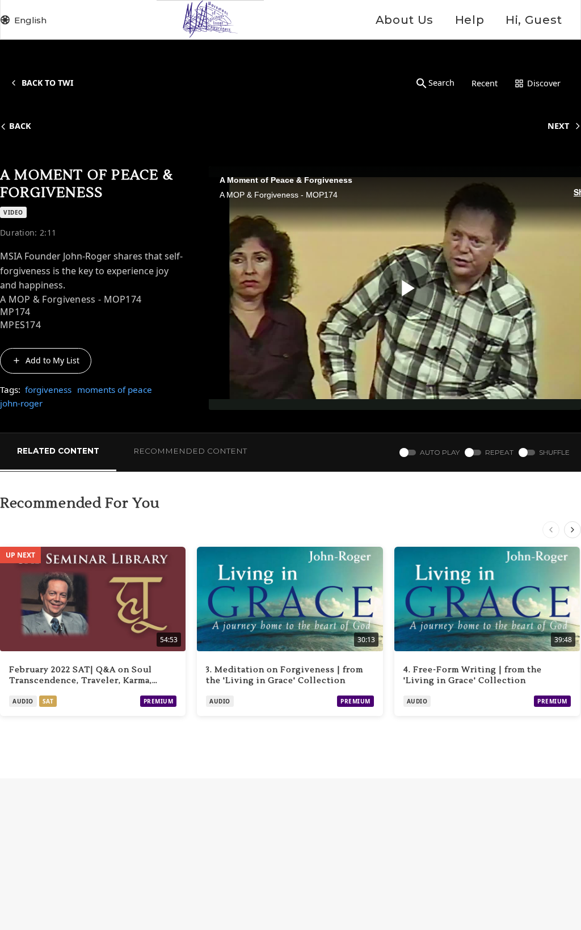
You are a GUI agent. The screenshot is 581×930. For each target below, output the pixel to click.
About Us (404, 20)
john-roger (21, 403)
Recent (484, 83)
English (30, 20)
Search (441, 82)
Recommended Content (190, 450)
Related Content (58, 450)
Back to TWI (47, 82)
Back (20, 125)
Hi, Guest (534, 20)
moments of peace (114, 389)
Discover (544, 83)
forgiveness (48, 389)
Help (469, 20)
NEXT (558, 125)
